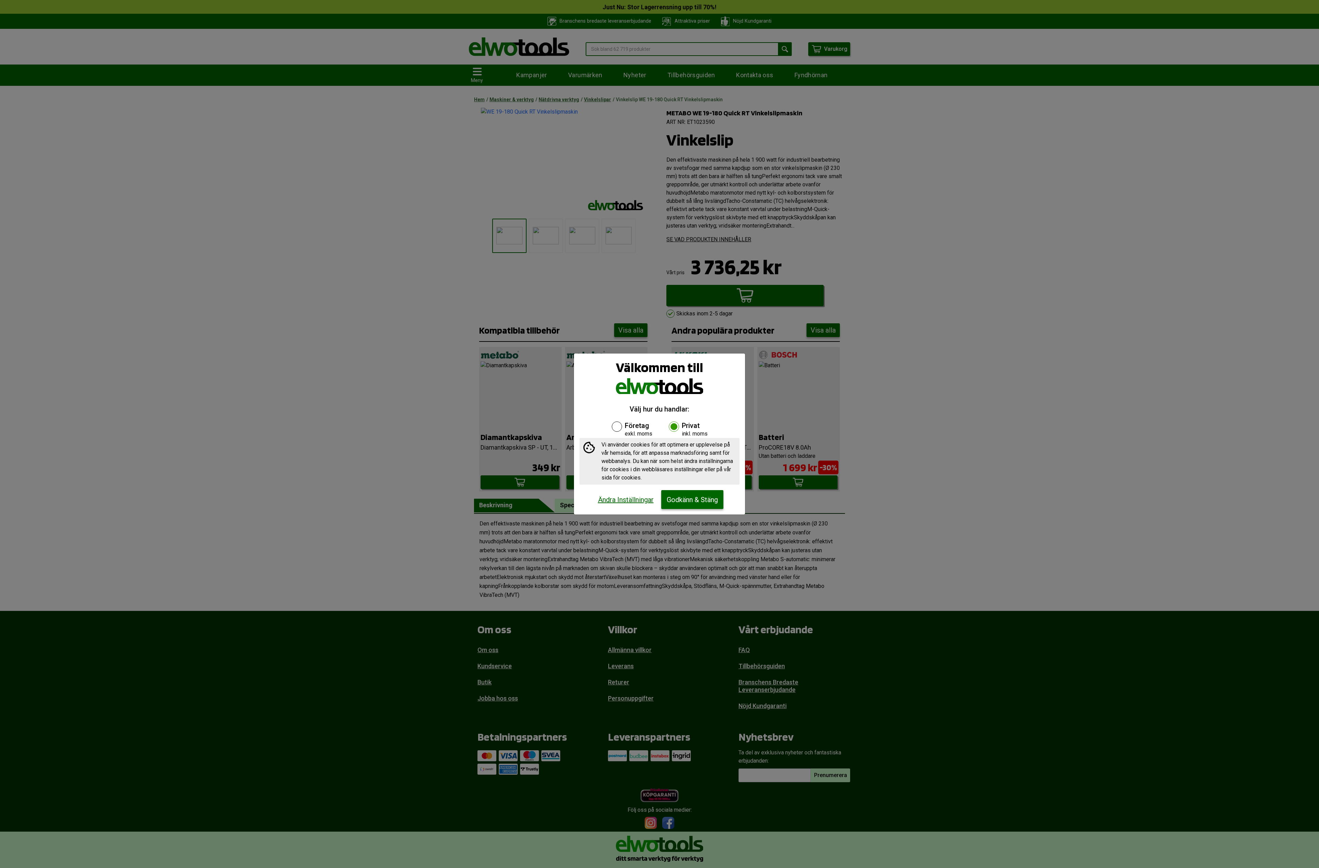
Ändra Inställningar (626, 500)
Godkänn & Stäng (692, 500)
